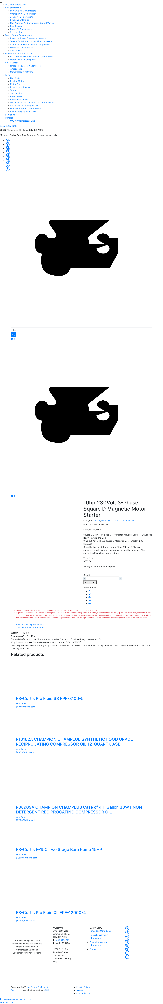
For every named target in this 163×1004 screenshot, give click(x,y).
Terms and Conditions (100, 931)
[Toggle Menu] (1, 2)
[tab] (84, 624)
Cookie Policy (83, 993)
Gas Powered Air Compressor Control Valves (32, 23)
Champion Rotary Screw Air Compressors (30, 44)
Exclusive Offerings (19, 20)
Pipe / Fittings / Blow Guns (23, 111)
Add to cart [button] (29, 706)
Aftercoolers (16, 69)
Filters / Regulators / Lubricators (25, 65)
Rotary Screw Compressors (18, 35)
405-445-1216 (8, 125)
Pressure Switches (19, 99)
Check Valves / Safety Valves (24, 105)
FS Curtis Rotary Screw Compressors (28, 38)
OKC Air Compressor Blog (22, 121)
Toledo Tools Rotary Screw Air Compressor (31, 41)
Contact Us (95, 949)
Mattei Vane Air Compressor (23, 59)
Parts (7, 75)
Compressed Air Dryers (21, 72)
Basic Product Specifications (30, 624)
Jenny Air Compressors (21, 17)
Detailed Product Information (30, 627)
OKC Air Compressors (15, 4)
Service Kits (16, 32)
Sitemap (80, 990)
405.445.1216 (62, 940)
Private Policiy (83, 987)
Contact (9, 117)
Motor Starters (17, 84)
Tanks (13, 90)
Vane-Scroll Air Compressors (19, 53)
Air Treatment (11, 62)
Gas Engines (16, 78)
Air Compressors (13, 7)
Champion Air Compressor (23, 13)
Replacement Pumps (20, 87)
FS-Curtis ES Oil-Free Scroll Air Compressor (31, 56)
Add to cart (90, 582)
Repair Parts (16, 96)
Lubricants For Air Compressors (25, 108)
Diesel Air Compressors (21, 29)
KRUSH (47, 990)
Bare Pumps (16, 26)
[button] (13, 338)
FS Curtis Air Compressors (23, 10)
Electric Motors (17, 81)
